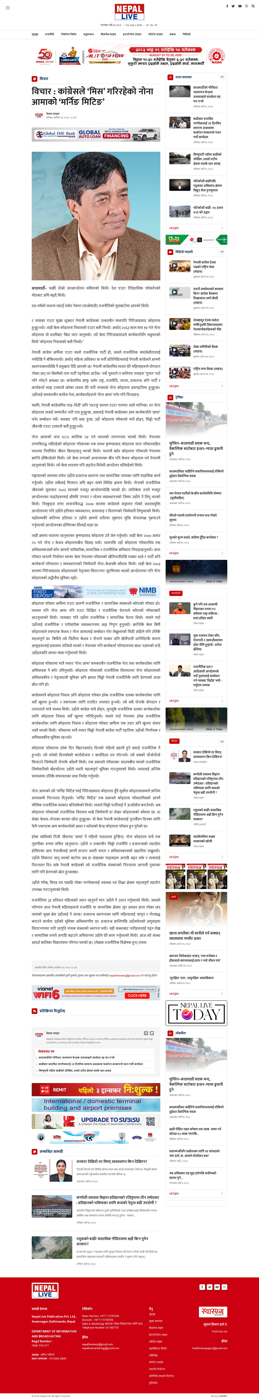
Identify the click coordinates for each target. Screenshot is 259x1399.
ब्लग (173, 897)
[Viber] (246, 6)
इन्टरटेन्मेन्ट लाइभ (132, 34)
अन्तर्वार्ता (175, 593)
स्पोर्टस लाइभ (155, 34)
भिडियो (187, 34)
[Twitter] (233, 6)
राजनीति (49, 34)
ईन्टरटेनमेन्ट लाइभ (158, 1335)
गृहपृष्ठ (152, 1314)
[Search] (253, 6)
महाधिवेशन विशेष (158, 1348)
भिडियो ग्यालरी (184, 252)
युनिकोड (153, 1383)
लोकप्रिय (180, 1033)
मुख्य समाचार (156, 1321)
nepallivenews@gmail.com (125, 975)
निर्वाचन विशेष (68, 34)
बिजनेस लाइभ (108, 34)
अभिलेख (153, 1355)
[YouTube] (239, 6)
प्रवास (173, 34)
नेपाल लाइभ (52, 114)
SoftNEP (223, 1396)
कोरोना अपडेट (156, 1362)
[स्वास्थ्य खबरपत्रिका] (204, 1313)
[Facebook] (227, 6)
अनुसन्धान (88, 34)
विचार (174, 741)
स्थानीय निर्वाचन (157, 1369)
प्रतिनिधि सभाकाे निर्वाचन (161, 1376)
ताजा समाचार (183, 77)
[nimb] (96, 591)
